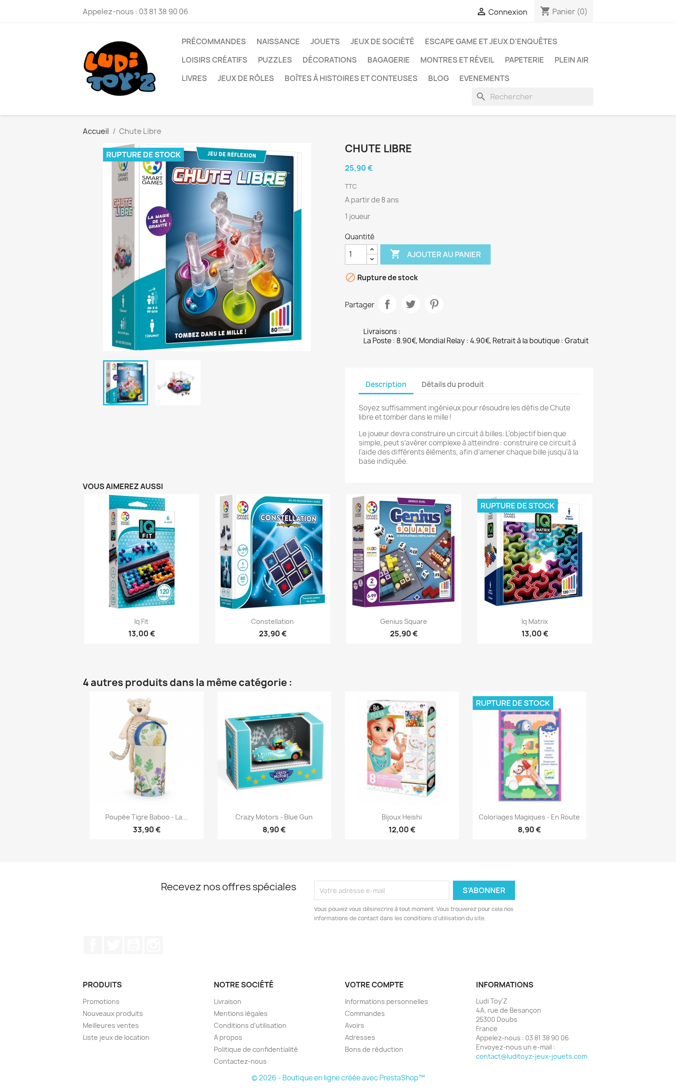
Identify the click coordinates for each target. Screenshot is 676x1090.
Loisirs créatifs (214, 60)
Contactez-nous (240, 1061)
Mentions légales (241, 1013)
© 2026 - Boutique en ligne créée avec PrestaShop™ (338, 1078)
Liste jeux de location (116, 1037)
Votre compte (374, 985)
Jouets (325, 41)
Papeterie (524, 60)
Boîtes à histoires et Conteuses (351, 78)
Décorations (330, 60)
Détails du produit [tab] (453, 384)
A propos (228, 1037)
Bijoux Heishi (402, 817)
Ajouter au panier (435, 254)
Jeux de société (382, 41)
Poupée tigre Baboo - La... (146, 817)
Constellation (272, 621)
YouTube (133, 945)
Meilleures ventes (111, 1025)
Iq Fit (141, 621)
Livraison (227, 1001)
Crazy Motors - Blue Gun (274, 817)
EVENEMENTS (484, 78)
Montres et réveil (457, 60)
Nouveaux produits (113, 1013)
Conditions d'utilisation (250, 1025)
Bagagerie (388, 60)
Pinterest (434, 304)
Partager (387, 304)
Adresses (360, 1037)
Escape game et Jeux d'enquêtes (491, 41)
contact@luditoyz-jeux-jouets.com (531, 1056)
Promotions (101, 1001)
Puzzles (275, 60)
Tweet (410, 304)
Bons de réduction (374, 1049)
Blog (438, 78)
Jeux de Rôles (246, 78)
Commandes (365, 1013)
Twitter (113, 945)
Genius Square (403, 621)
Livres (194, 78)
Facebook (93, 945)
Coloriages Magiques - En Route (529, 817)
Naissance (278, 41)
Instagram (153, 945)
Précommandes (214, 41)
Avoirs (354, 1025)
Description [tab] (386, 384)
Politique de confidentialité (256, 1049)
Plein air (572, 60)
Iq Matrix (534, 621)
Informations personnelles (386, 1001)
